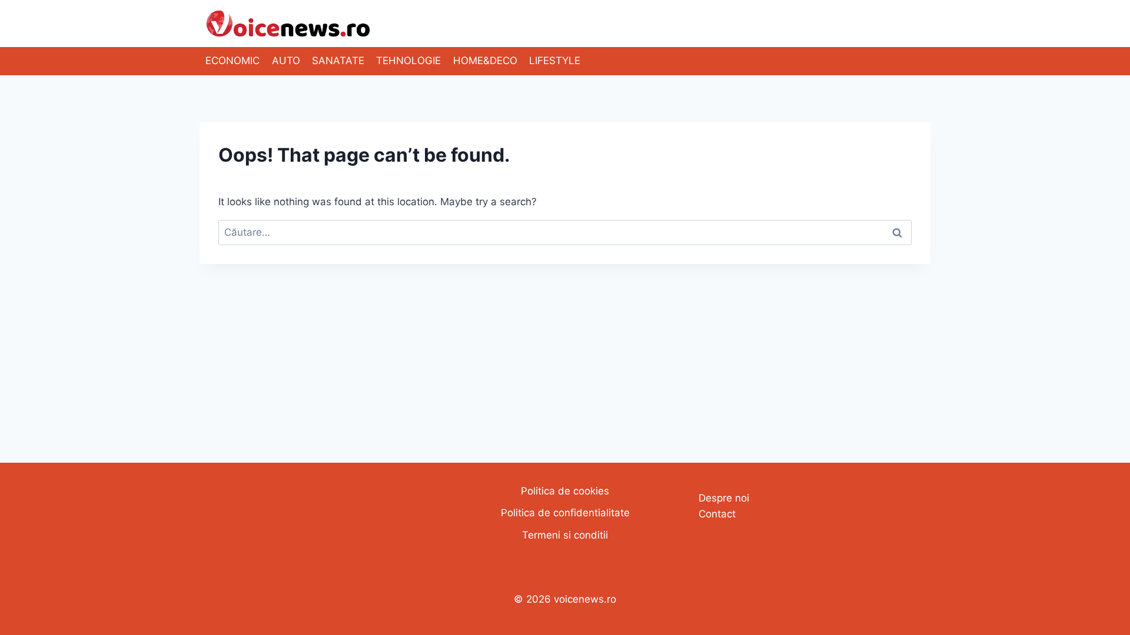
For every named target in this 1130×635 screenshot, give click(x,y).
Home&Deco (485, 60)
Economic (232, 60)
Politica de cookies (565, 491)
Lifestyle (554, 60)
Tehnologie (408, 60)
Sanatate (338, 60)
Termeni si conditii (565, 535)
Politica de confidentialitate (565, 513)
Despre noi (724, 498)
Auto (286, 60)
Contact (717, 514)
